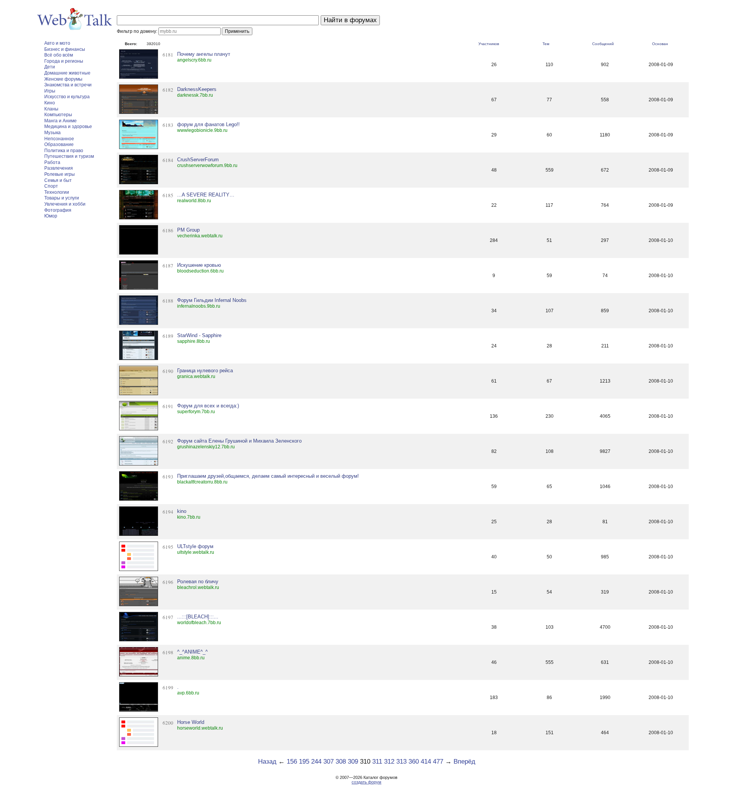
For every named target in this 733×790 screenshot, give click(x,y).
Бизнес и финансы (64, 49)
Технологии (56, 192)
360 (413, 761)
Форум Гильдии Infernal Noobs (212, 300)
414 (426, 761)
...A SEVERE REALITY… (205, 195)
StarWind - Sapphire (199, 335)
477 (438, 761)
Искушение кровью (199, 265)
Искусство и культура (67, 96)
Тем (545, 44)
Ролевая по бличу (197, 581)
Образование (59, 144)
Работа (52, 162)
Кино (49, 102)
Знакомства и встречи (68, 85)
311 (377, 761)
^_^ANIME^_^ (192, 652)
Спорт (51, 186)
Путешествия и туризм (69, 156)
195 (304, 761)
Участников (488, 44)
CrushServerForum (198, 159)
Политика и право (63, 150)
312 (389, 761)
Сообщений (603, 44)
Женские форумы (63, 79)
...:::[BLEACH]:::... (197, 617)
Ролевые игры (59, 174)
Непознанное (59, 138)
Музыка (52, 132)
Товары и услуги (61, 198)
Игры (49, 91)
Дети (49, 67)
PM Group (188, 230)
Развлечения (58, 168)
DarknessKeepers (196, 89)
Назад (267, 761)
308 (341, 761)
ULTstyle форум (195, 546)
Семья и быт (58, 180)
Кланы (51, 109)
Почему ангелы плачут (203, 54)
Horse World (190, 722)
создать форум (366, 782)
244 (316, 761)
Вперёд (464, 761)
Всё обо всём (58, 55)
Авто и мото (57, 43)
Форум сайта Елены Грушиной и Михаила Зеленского (239, 441)
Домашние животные (67, 73)
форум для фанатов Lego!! (208, 124)
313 (401, 761)
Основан (660, 44)
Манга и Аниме (60, 120)
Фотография (57, 210)
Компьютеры (58, 114)
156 (292, 761)
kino (181, 511)
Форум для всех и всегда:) (208, 406)
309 (353, 761)
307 (328, 761)
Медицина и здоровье (68, 126)
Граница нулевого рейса (205, 370)
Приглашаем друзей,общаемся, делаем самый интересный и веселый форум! (268, 476)
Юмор (50, 216)
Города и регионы (63, 61)
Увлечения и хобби (65, 204)
